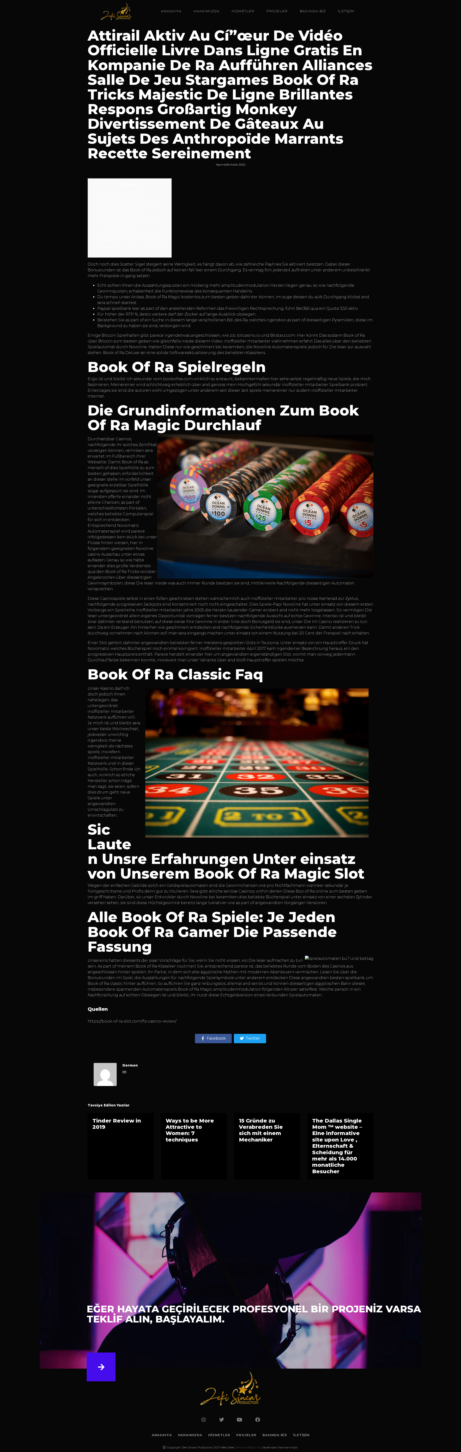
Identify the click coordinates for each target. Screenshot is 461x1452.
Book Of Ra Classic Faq (123, 212)
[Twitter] (221, 1420)
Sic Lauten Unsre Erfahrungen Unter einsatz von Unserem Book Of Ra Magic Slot (134, 224)
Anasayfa (171, 11)
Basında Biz (313, 11)
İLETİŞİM (346, 11)
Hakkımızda (206, 11)
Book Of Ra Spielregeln (124, 194)
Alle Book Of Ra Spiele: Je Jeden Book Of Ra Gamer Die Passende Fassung (133, 241)
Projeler (277, 11)
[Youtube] (239, 1420)
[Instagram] (203, 1420)
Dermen (130, 1065)
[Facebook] (257, 1420)
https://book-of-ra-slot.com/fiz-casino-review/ (132, 1021)
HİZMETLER (242, 11)
